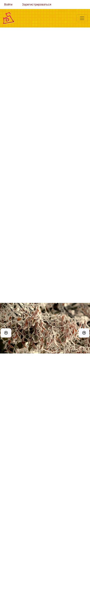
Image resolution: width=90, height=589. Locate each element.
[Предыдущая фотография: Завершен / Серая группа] (6, 333)
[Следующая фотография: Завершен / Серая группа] (84, 333)
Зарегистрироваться (36, 4)
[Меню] (82, 18)
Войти (8, 4)
